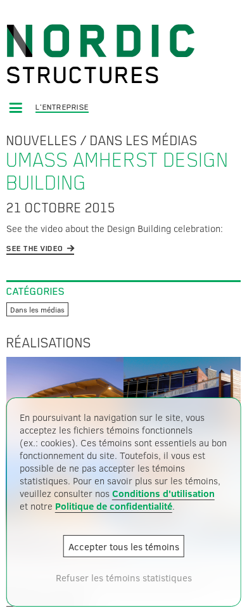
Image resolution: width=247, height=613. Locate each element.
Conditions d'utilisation (163, 493)
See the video (34, 248)
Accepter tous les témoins (123, 546)
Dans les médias (144, 140)
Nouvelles (41, 140)
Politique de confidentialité (113, 506)
